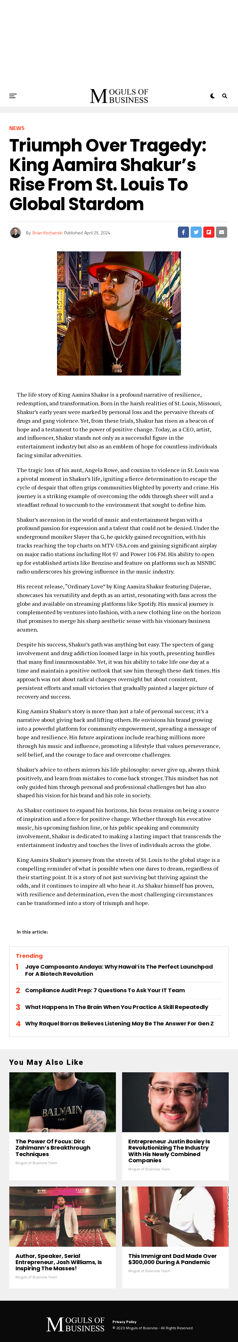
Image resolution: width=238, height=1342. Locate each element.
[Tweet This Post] (196, 232)
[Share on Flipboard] (208, 232)
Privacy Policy (124, 1322)
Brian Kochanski (48, 232)
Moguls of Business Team (36, 1163)
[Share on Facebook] (183, 232)
